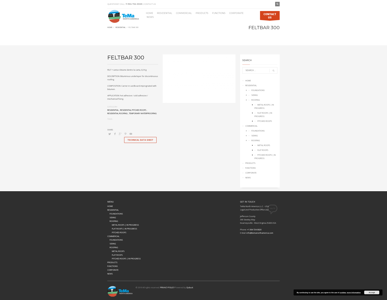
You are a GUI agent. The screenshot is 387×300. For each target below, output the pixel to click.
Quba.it (189, 287)
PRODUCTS (250, 163)
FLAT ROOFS (262, 150)
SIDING (254, 95)
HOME (248, 80)
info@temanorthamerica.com (259, 233)
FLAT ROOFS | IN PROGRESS (263, 115)
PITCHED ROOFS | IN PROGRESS (265, 157)
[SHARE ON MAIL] (130, 133)
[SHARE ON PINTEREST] (125, 133)
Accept (372, 292)
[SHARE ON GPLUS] (120, 133)
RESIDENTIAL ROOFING (117, 113)
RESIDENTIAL (113, 110)
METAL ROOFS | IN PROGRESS (264, 106)
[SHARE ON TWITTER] (109, 134)
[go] (273, 70)
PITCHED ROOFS (264, 121)
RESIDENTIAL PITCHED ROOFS (133, 110)
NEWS (248, 177)
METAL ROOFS (263, 145)
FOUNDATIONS (258, 90)
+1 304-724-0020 (133, 4)
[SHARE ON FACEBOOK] (115, 133)
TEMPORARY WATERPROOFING (143, 113)
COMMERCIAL (251, 126)
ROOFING (255, 100)
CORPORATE (251, 172)
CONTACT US (150, 4)
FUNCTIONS (250, 168)
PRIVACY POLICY (167, 287)
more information (354, 292)
